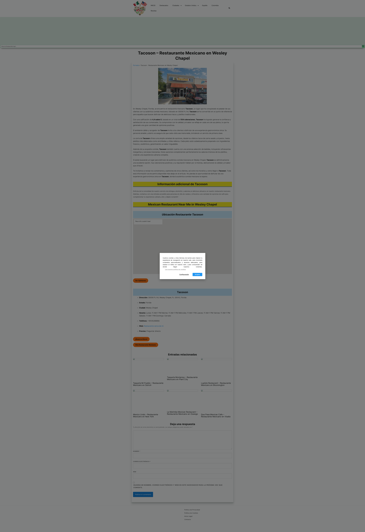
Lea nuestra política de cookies (175, 269)
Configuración (184, 274)
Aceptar (197, 274)
